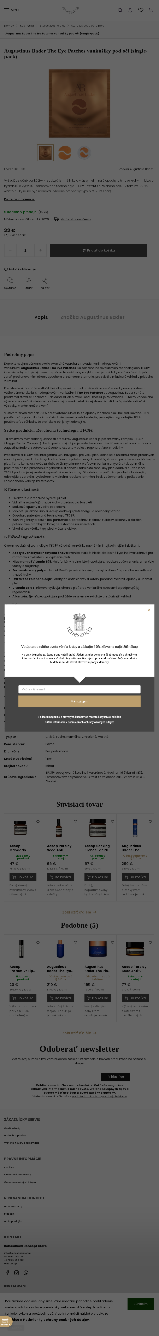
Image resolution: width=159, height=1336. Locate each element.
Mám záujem (79, 701)
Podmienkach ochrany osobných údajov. (91, 722)
